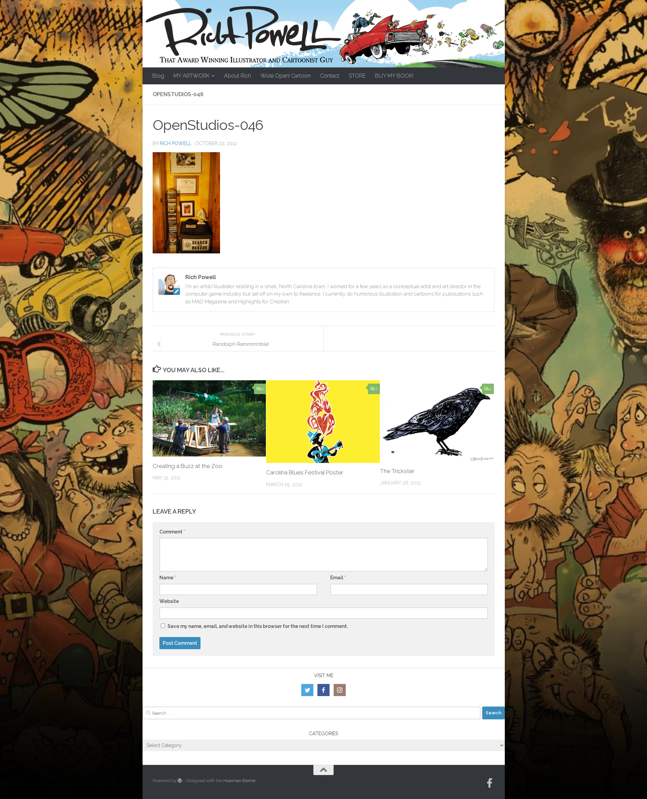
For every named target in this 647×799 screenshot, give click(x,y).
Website (169, 601)
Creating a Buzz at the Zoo (187, 466)
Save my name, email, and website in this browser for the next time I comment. (257, 626)
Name (167, 577)
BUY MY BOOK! (394, 76)
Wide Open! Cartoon (285, 76)
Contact (329, 76)
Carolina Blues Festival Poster (304, 472)
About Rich (237, 76)
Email (338, 577)
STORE (357, 76)
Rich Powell (175, 143)
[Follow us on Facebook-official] (489, 783)
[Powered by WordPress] (180, 780)
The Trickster (397, 471)
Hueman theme (239, 780)
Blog (158, 76)
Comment (172, 531)
